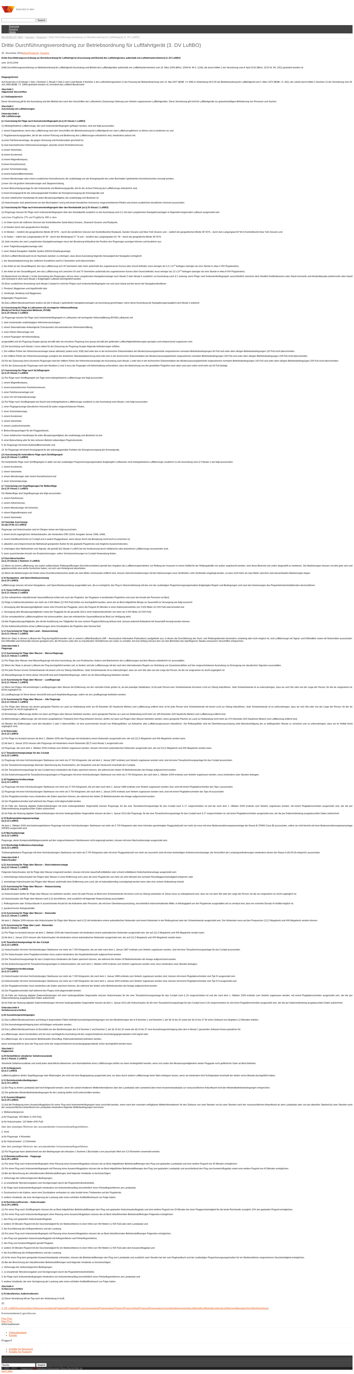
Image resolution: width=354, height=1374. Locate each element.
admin (25, 53)
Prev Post (6, 1318)
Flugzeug (144, 1308)
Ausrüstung (22, 1308)
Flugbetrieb (61, 1308)
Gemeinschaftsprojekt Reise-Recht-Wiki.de (59, 1368)
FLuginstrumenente (88, 1308)
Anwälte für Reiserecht (21, 1349)
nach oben (7, 1371)
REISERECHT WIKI (12, 37)
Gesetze (13, 29)
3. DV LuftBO (8, 1308)
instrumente (184, 1308)
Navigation (241, 1308)
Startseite (14, 26)
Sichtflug (251, 1308)
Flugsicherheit (131, 1308)
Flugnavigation (106, 1308)
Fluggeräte (72, 1308)
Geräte (174, 1308)
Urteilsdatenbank (18, 1332)
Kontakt (13, 1335)
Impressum (27, 1368)
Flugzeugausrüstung (160, 1308)
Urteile (12, 32)
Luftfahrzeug (229, 1308)
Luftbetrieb (196, 1308)
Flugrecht (41, 37)
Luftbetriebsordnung (212, 1308)
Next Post (6, 1321)
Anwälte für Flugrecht (20, 1351)
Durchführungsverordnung (41, 1308)
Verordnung (262, 1308)
